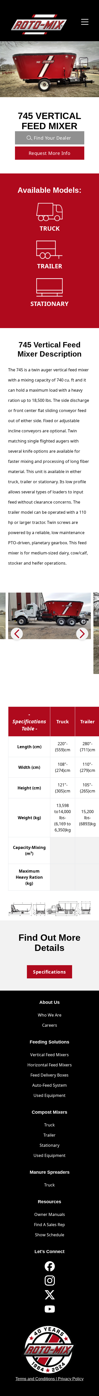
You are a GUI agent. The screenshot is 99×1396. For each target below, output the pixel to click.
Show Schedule (49, 1235)
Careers (49, 1025)
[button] (82, 634)
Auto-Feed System (49, 1085)
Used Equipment (49, 1095)
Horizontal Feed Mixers (49, 1065)
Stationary (49, 1145)
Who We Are (49, 1015)
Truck (49, 1125)
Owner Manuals (49, 1214)
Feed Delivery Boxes (49, 1075)
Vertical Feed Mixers (49, 1054)
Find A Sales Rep (49, 1224)
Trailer (49, 1135)
